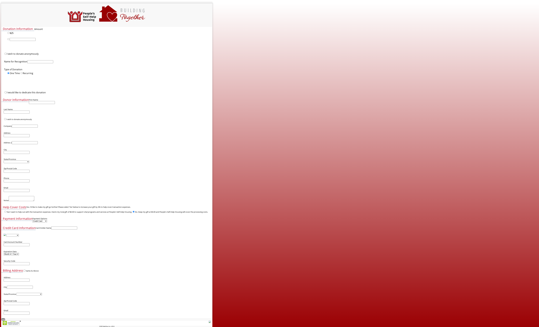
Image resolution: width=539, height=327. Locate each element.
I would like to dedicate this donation (26, 92)
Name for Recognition (15, 61)
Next (3, 319)
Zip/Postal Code (10, 168)
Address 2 (8, 142)
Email (6, 187)
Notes (6, 200)
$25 (11, 33)
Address (7, 133)
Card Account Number (13, 242)
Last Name (8, 109)
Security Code (9, 261)
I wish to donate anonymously (23, 53)
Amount (38, 29)
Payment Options (39, 218)
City (5, 149)
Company (8, 126)
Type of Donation (13, 69)
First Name (33, 100)
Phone (6, 178)
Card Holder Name (43, 228)
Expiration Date (10, 251)
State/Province (10, 159)
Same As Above (32, 271)
